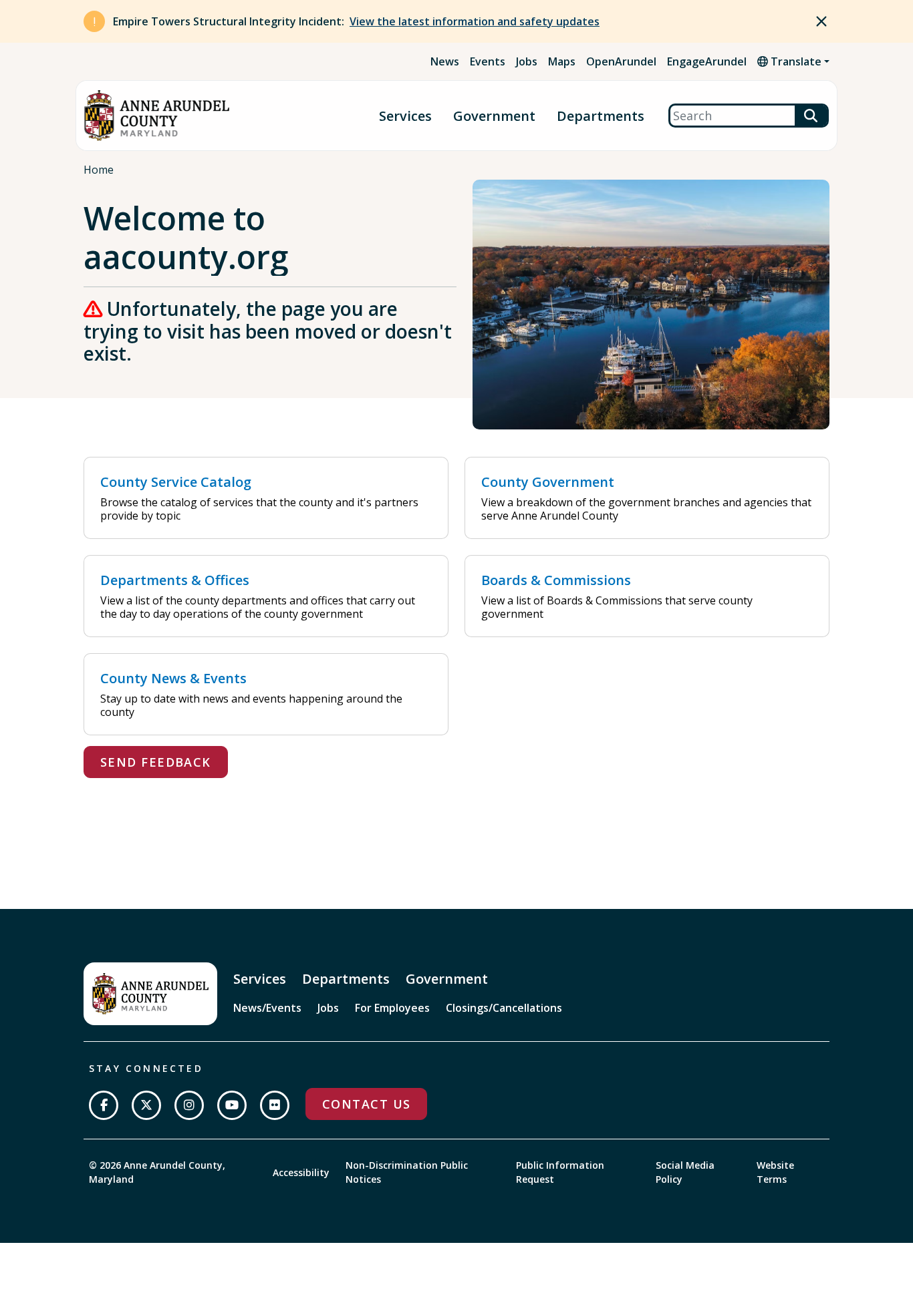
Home (99, 169)
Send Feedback (155, 762)
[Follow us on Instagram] (189, 1105)
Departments (600, 116)
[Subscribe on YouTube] (232, 1105)
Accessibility (301, 1172)
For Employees (392, 1007)
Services (405, 116)
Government (494, 116)
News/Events (267, 1007)
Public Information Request (560, 1172)
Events (487, 61)
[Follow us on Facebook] (103, 1105)
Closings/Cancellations (504, 1007)
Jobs (526, 61)
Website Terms (775, 1172)
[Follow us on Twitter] (146, 1105)
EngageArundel (707, 61)
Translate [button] (794, 61)
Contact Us (366, 1104)
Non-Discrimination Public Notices (407, 1172)
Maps (561, 61)
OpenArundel (621, 61)
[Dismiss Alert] (821, 21)
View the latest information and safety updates (475, 21)
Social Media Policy (685, 1172)
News (444, 61)
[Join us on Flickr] (274, 1105)
